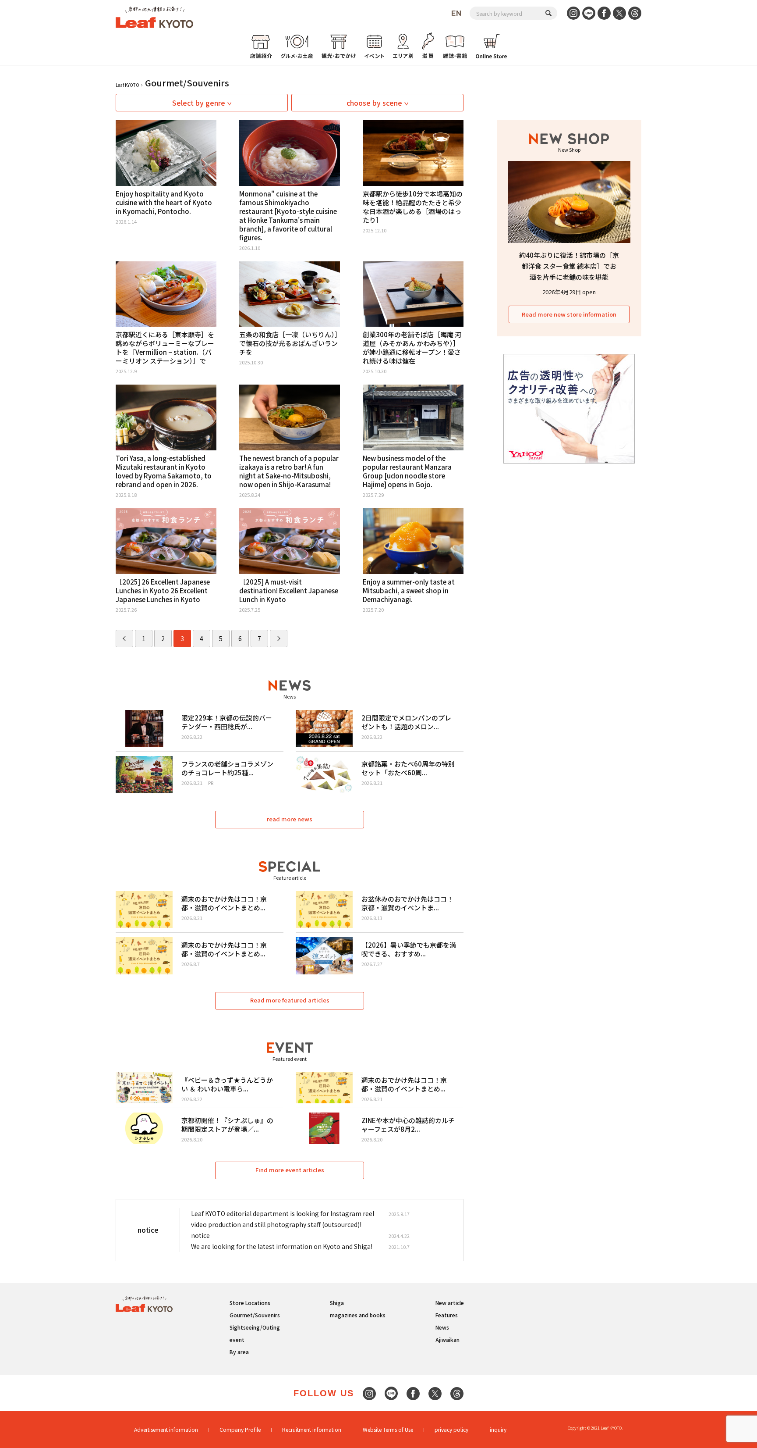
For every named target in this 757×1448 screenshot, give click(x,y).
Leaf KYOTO (127, 85)
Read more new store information (569, 314)
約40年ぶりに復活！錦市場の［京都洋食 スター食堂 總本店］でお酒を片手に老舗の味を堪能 (569, 266)
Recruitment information (311, 1429)
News (442, 1327)
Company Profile (240, 1429)
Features (446, 1315)
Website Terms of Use (388, 1429)
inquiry (498, 1429)
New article (449, 1302)
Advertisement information (166, 1429)
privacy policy (451, 1429)
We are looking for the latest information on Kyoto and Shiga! (281, 1246)
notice (200, 1235)
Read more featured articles (289, 1000)
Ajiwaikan (447, 1339)
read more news (289, 819)
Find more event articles (289, 1170)
